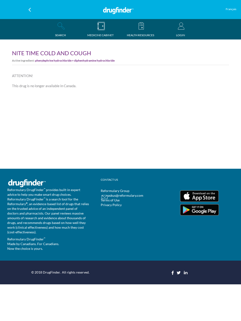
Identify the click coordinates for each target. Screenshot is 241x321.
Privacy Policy (111, 205)
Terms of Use (110, 200)
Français (231, 9)
